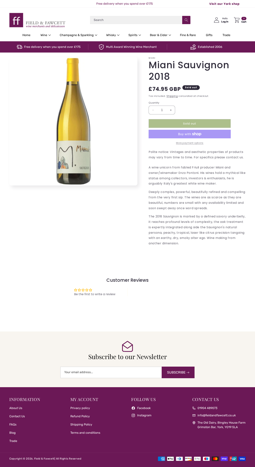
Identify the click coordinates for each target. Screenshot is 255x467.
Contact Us (17, 416)
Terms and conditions (85, 432)
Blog (12, 432)
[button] (45, 35)
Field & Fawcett (44, 458)
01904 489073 (207, 408)
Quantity (154, 103)
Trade (13, 441)
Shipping (172, 96)
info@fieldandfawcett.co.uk (217, 415)
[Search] (186, 20)
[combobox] (140, 20)
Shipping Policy (81, 424)
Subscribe (176, 372)
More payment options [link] (189, 143)
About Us (15, 408)
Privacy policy (80, 408)
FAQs (12, 424)
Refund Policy (80, 416)
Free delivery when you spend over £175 (52, 47)
